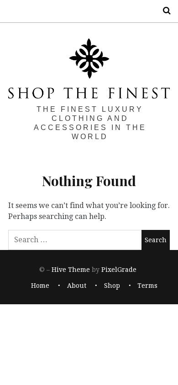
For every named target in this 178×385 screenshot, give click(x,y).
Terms (147, 285)
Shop (112, 285)
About (76, 285)
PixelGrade (118, 270)
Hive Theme (71, 270)
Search (163, 11)
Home (40, 285)
